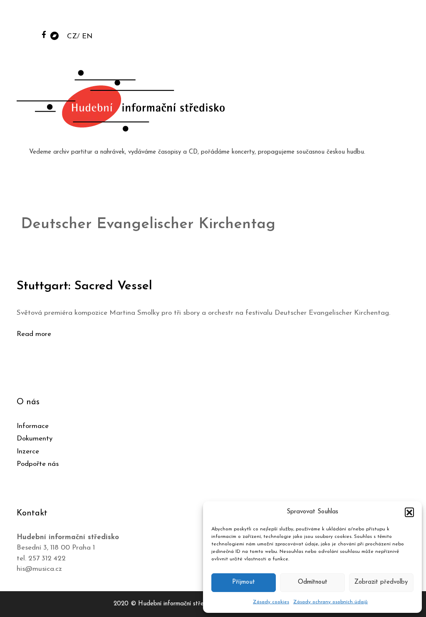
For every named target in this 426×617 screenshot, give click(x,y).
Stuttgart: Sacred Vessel (84, 286)
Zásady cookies (271, 602)
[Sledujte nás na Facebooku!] (44, 34)
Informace (33, 426)
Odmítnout (312, 582)
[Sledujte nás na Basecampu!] (54, 35)
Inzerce (28, 451)
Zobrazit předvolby (381, 582)
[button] (409, 512)
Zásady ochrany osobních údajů (330, 602)
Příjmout (243, 582)
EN (87, 36)
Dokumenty (34, 438)
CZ (72, 36)
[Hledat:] (356, 17)
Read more (34, 334)
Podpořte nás (38, 464)
